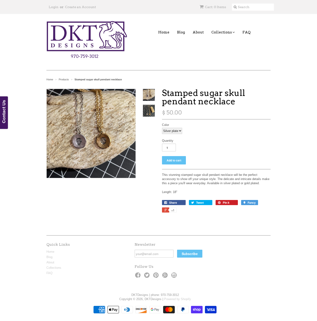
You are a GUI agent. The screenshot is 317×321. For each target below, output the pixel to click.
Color (165, 125)
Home (163, 32)
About (198, 32)
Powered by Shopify (177, 299)
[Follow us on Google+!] (165, 276)
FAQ (247, 32)
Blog (181, 32)
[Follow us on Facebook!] (138, 276)
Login (53, 7)
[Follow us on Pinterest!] (156, 276)
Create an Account (80, 7)
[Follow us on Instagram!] (174, 276)
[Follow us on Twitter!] (147, 276)
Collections (222, 32)
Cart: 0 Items (215, 7)
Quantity (167, 140)
